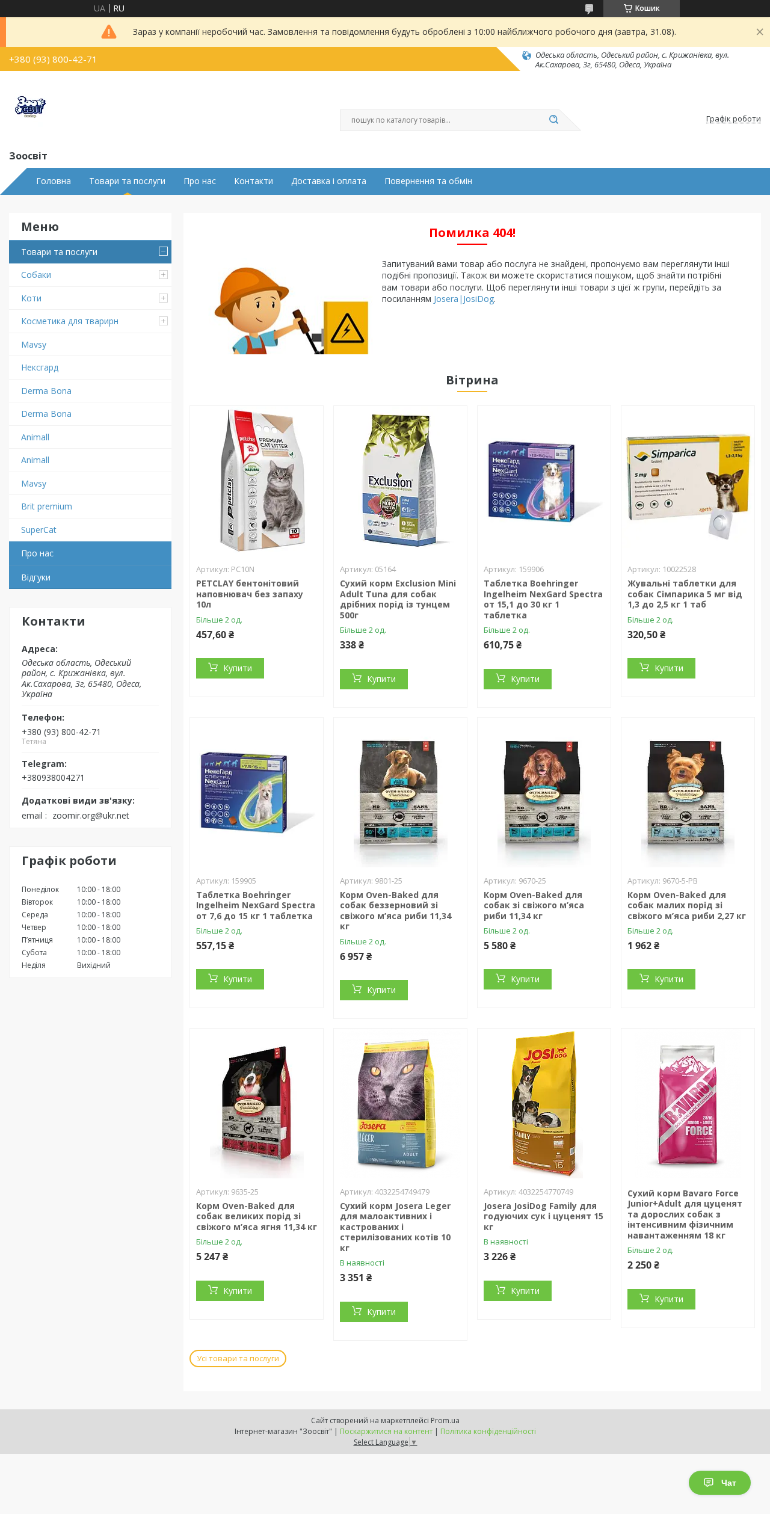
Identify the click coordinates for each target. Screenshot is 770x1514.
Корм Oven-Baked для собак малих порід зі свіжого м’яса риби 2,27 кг (686, 905)
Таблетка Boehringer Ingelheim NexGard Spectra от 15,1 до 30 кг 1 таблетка (543, 599)
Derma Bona (46, 390)
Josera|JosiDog (464, 298)
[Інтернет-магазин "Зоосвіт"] (30, 109)
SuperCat (39, 529)
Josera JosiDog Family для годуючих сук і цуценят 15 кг (543, 1216)
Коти (31, 298)
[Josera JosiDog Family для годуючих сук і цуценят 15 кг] (544, 1104)
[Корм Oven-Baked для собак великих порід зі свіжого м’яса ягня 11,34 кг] (256, 1104)
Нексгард (39, 367)
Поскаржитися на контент (386, 1431)
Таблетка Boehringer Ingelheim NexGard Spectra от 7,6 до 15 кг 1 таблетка (255, 905)
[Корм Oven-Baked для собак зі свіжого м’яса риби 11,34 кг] (544, 793)
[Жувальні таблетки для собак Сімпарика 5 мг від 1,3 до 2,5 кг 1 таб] (687, 481)
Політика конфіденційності (488, 1431)
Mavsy (33, 344)
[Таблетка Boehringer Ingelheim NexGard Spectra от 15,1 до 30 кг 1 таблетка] (544, 481)
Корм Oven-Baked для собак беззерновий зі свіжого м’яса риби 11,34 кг (395, 910)
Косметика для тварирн (70, 321)
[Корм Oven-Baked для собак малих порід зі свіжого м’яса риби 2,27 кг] (687, 793)
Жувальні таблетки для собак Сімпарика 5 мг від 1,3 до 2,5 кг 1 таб (684, 593)
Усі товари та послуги (238, 1358)
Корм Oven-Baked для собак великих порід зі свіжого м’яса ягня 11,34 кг (256, 1216)
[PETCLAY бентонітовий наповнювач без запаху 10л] (256, 481)
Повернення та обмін (428, 181)
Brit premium (46, 506)
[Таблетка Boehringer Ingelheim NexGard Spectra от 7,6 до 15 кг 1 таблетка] (256, 793)
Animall (35, 437)
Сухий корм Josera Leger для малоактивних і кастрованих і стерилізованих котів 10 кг (395, 1227)
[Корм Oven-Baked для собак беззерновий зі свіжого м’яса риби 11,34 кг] (400, 793)
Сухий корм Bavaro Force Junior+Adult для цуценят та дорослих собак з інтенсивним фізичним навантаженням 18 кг (684, 1214)
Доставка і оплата (328, 181)
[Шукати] (553, 120)
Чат (728, 1483)
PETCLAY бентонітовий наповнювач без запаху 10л (249, 593)
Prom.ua (445, 1420)
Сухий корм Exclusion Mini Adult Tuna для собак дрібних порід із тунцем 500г (398, 599)
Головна (53, 181)
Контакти (253, 181)
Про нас (199, 181)
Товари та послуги (127, 181)
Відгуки (36, 577)
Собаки (36, 274)
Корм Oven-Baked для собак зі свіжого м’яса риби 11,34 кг (534, 905)
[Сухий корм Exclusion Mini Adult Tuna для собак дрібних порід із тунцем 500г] (400, 481)
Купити (237, 668)
